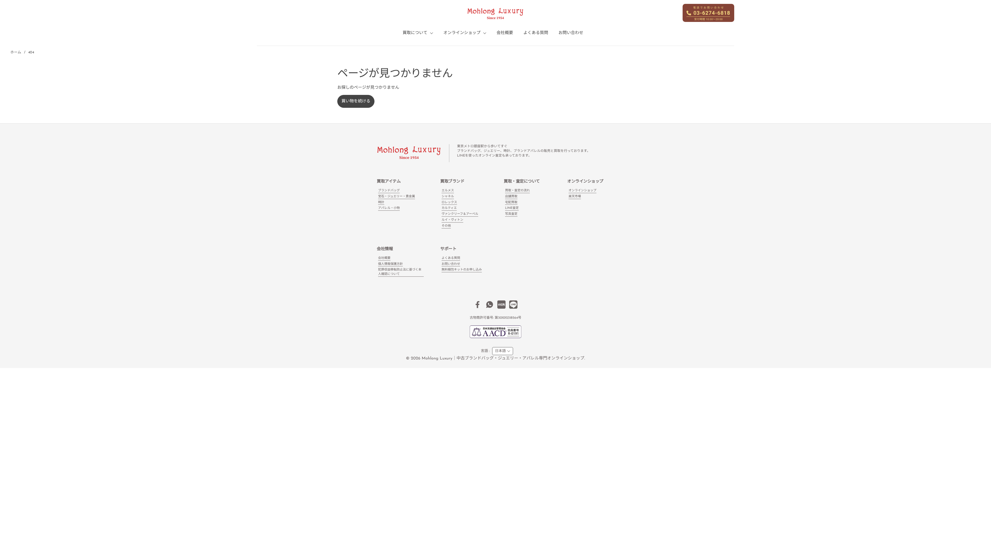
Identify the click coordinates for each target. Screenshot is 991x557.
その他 (446, 225)
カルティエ (449, 208)
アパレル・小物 (389, 208)
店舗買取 (511, 196)
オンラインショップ (582, 190)
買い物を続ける (355, 101)
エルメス (448, 190)
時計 (381, 202)
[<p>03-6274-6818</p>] (708, 13)
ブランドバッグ (389, 190)
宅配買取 (511, 202)
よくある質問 (451, 258)
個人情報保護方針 (390, 264)
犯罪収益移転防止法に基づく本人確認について (399, 272)
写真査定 (511, 214)
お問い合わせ (451, 264)
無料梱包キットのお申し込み (462, 269)
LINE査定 (512, 208)
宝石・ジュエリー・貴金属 (396, 196)
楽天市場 (575, 196)
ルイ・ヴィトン (452, 220)
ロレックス (449, 202)
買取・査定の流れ (517, 190)
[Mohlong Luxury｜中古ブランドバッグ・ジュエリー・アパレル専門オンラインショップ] (495, 14)
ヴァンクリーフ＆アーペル (460, 214)
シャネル (448, 196)
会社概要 (384, 258)
